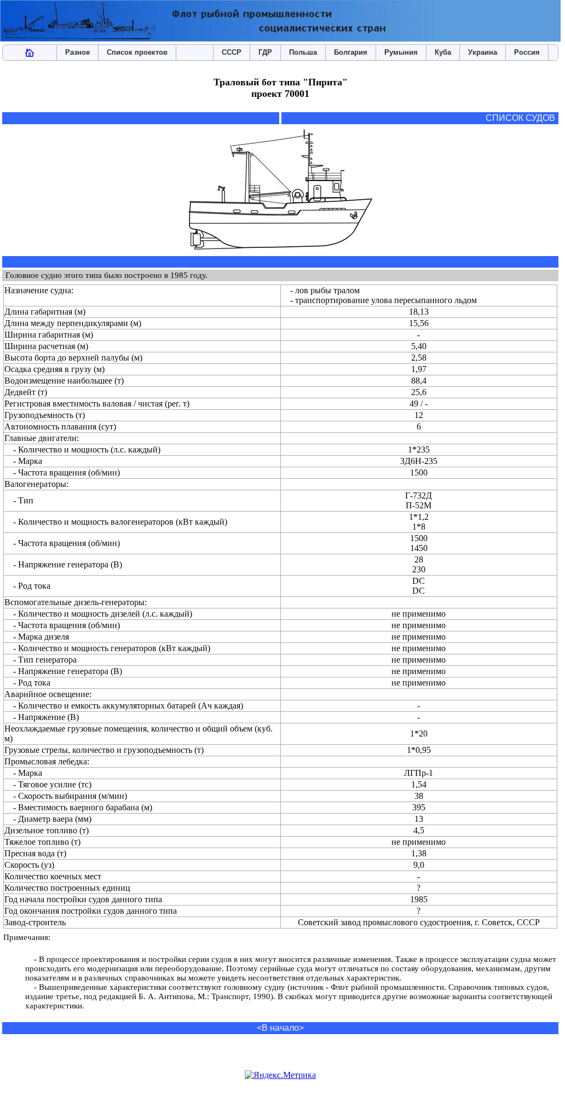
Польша (303, 52)
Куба (443, 52)
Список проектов (137, 52)
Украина (482, 52)
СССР (231, 52)
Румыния (401, 52)
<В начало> (280, 1028)
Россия (527, 52)
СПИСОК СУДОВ (520, 118)
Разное (77, 52)
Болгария (350, 52)
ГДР (265, 52)
